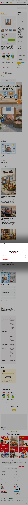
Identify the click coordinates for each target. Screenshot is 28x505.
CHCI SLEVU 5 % (5, 259)
